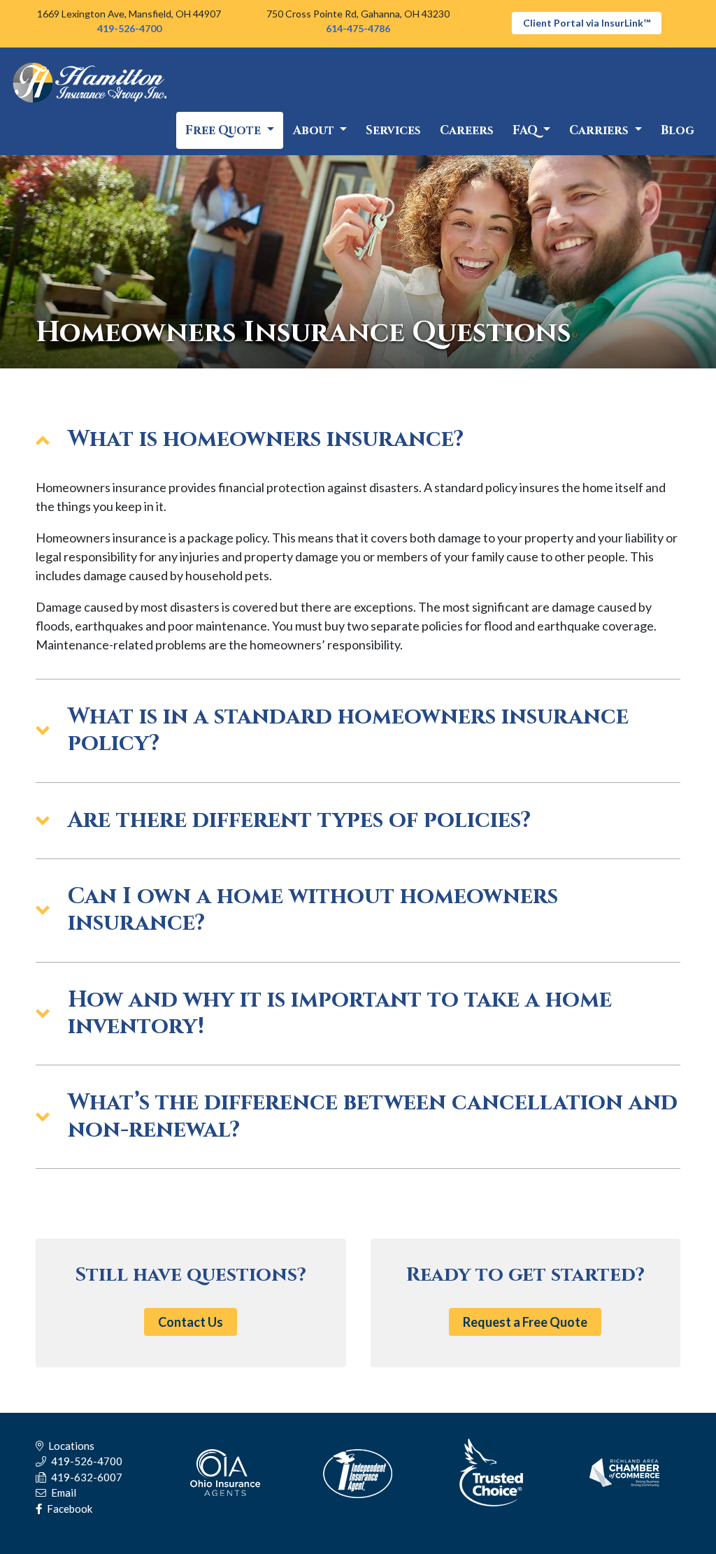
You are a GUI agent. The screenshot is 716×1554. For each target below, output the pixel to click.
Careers (467, 130)
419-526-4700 (129, 28)
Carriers (600, 130)
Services (393, 130)
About (315, 130)
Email (62, 1492)
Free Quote (224, 130)
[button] (358, 439)
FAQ (526, 130)
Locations (70, 1445)
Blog (677, 130)
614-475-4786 (358, 28)
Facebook (68, 1508)
